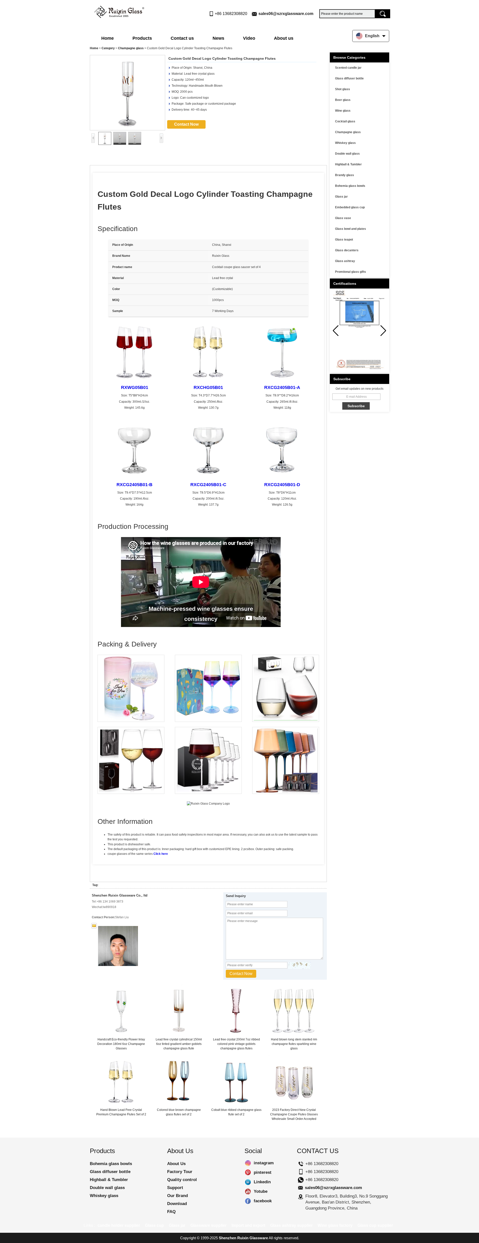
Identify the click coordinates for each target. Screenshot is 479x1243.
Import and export (248, 1225)
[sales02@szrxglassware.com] (94, 926)
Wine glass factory (335, 1225)
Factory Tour (179, 1171)
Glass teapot (344, 239)
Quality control (182, 1179)
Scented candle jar (348, 67)
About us (283, 38)
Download (177, 1203)
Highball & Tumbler (348, 164)
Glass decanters (347, 250)
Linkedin (248, 1182)
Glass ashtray (345, 261)
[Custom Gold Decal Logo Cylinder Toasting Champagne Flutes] (127, 92)
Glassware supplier (208, 1225)
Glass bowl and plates (350, 229)
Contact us (182, 38)
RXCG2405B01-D (282, 484)
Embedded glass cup (350, 207)
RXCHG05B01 (208, 387)
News (218, 38)
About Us (176, 1163)
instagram (248, 1163)
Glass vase (343, 218)
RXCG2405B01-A (282, 387)
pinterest (248, 1172)
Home (107, 38)
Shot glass (342, 89)
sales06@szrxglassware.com (285, 13)
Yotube (248, 1191)
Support (175, 1187)
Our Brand (177, 1195)
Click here (160, 854)
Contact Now (186, 124)
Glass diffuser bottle (349, 78)
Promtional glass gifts (350, 272)
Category (108, 48)
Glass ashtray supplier (291, 1225)
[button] (383, 330)
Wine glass (343, 110)
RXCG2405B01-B (134, 484)
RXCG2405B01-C (208, 484)
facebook (248, 1201)
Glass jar (341, 196)
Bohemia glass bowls (350, 186)
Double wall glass (347, 153)
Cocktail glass (345, 121)
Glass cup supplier (375, 1225)
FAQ (171, 1211)
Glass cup (154, 1225)
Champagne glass (131, 48)
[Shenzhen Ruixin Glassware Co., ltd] (119, 10)
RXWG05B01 (134, 387)
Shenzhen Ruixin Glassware (243, 1238)
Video (249, 38)
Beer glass (343, 100)
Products (142, 38)
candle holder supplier (119, 1225)
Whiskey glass (345, 143)
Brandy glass (344, 175)
